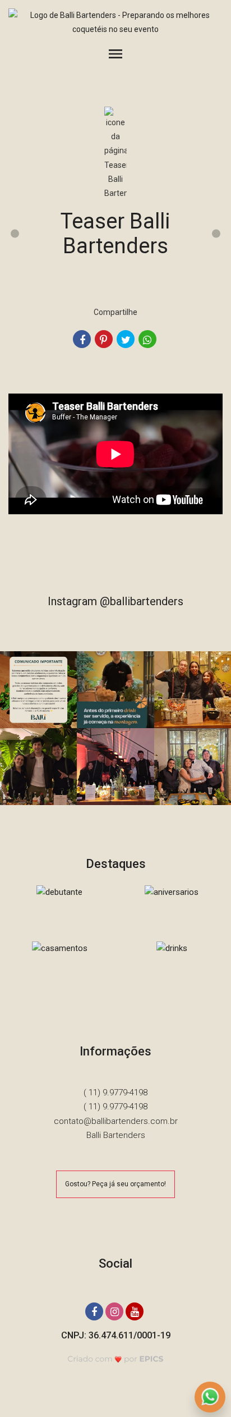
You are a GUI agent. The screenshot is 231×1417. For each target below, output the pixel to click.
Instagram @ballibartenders (115, 601)
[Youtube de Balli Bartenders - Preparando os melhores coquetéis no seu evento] (136, 1310)
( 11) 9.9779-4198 (115, 1092)
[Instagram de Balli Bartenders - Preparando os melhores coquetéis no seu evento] (115, 1310)
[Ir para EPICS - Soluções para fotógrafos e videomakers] (116, 1359)
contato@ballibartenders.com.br (116, 1121)
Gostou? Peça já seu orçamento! (115, 1184)
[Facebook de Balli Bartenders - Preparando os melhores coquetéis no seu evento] (95, 1310)
